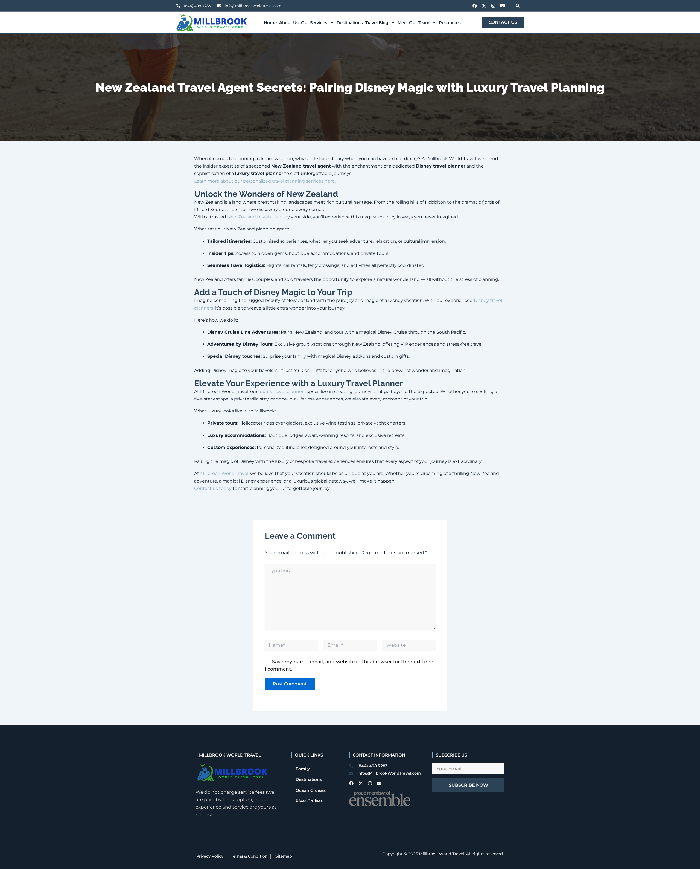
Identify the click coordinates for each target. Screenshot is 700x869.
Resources (450, 22)
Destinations (350, 22)
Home (270, 22)
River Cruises (309, 801)
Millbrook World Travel (224, 473)
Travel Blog (376, 22)
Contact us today (213, 488)
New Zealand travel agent (255, 217)
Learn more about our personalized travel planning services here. (265, 181)
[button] (517, 5)
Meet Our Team (414, 22)
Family (303, 768)
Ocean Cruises (311, 790)
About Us (289, 22)
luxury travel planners (282, 391)
